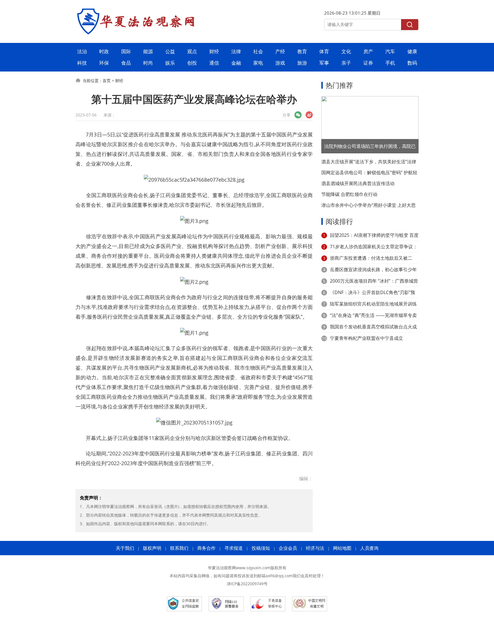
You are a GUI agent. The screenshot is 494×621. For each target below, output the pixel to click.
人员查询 (369, 548)
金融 (236, 62)
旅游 (302, 62)
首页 (107, 80)
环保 (104, 62)
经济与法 (315, 548)
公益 (170, 51)
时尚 (148, 62)
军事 (324, 62)
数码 (412, 62)
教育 (302, 51)
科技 (82, 62)
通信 (214, 62)
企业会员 (288, 548)
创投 (192, 62)
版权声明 (152, 548)
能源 (148, 51)
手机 (390, 62)
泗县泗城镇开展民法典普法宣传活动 (358, 183)
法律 (236, 51)
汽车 (390, 51)
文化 (346, 51)
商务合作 (206, 548)
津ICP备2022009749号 (247, 583)
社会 (258, 51)
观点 (192, 51)
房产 (368, 51)
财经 (214, 51)
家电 (258, 62)
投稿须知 (261, 548)
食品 (126, 62)
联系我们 (179, 548)
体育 (324, 51)
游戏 (280, 62)
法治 (82, 51)
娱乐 (170, 62)
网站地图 (342, 548)
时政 (104, 51)
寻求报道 (233, 548)
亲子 (346, 62)
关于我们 (125, 548)
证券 (368, 62)
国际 (126, 51)
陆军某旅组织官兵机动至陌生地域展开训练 (373, 304)
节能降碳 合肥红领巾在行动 (349, 194)
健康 (412, 51)
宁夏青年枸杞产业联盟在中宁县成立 (366, 338)
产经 (280, 51)
